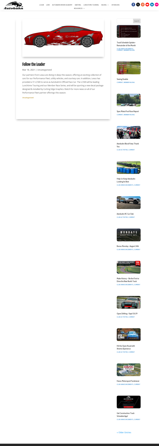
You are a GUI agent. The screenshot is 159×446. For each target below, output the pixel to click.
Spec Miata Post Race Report (128, 111)
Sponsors (116, 5)
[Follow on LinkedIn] (152, 4)
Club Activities (122, 150)
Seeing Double (122, 79)
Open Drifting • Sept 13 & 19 (127, 313)
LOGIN (41, 5)
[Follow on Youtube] (147, 4)
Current (120, 50)
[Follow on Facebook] (133, 4)
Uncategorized (44, 69)
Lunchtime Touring (91, 5)
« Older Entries (124, 432)
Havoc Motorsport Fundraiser (128, 381)
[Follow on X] (138, 4)
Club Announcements (125, 49)
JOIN (48, 5)
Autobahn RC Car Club (125, 214)
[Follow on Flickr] (157, 4)
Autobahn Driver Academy (62, 5)
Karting (78, 5)
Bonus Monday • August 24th (128, 246)
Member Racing (129, 50)
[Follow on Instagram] (143, 4)
